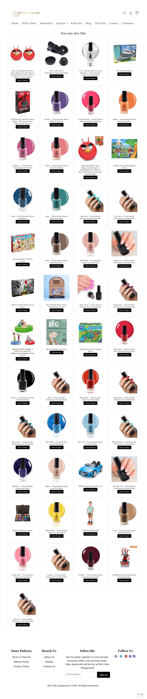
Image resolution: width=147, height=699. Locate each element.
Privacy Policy (21, 666)
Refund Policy (21, 662)
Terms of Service (21, 657)
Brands (49, 662)
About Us (49, 657)
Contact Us (49, 666)
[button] (62, 23)
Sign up (104, 674)
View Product (22, 80)
